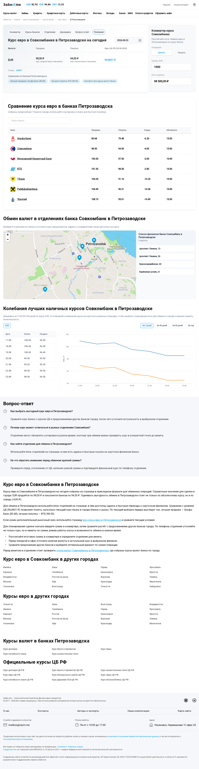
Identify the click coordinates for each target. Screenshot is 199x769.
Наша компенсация (138, 711)
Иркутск (154, 572)
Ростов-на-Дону (60, 577)
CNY (54, 4)
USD (28, 4)
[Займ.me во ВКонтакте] (194, 700)
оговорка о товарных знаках (70, 747)
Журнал (167, 5)
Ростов (55, 614)
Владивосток (10, 577)
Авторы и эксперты (88, 711)
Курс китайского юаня (14, 654)
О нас (6, 711)
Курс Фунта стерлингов (64, 649)
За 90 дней (177, 325)
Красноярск (107, 572)
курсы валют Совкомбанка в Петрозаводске (82, 550)
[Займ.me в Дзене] (186, 700)
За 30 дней (162, 325)
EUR (41, 4)
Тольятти (105, 586)
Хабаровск (155, 586)
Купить (161, 52)
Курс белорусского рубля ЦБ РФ (68, 675)
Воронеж (105, 577)
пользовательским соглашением (18, 739)
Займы (24, 13)
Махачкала (155, 581)
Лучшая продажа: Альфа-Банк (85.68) (27, 81)
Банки (122, 13)
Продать (182, 52)
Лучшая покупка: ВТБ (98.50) (64, 81)
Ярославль (155, 567)
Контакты (43, 711)
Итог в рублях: (158, 75)
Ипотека (97, 13)
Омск (54, 567)
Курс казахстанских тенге (65, 654)
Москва (7, 581)
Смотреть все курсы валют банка (100, 81)
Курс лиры (106, 649)
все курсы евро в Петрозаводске (102, 520)
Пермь (104, 567)
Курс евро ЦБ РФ (11, 675)
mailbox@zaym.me (19, 725)
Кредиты (37, 13)
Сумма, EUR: (157, 61)
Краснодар (106, 581)
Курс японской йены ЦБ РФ (115, 679)
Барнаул (7, 572)
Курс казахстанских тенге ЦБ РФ (117, 670)
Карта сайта (184, 711)
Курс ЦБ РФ (110, 48)
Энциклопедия (181, 5)
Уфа (54, 581)
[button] (194, 4)
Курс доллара (10, 649)
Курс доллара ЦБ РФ (13, 670)
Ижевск (7, 567)
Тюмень (153, 577)
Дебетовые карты (79, 13)
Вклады (110, 13)
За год (191, 325)
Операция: (157, 47)
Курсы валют (10, 13)
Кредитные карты (56, 13)
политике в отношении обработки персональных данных (133, 736)
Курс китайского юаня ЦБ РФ (18, 679)
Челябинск (57, 572)
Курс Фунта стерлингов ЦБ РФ (67, 670)
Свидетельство (10, 749)
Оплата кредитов (144, 13)
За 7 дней (147, 325)
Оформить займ (163, 13)
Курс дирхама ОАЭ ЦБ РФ (65, 679)
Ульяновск (8, 586)
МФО (130, 13)
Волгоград (57, 586)
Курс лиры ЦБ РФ (109, 675)
